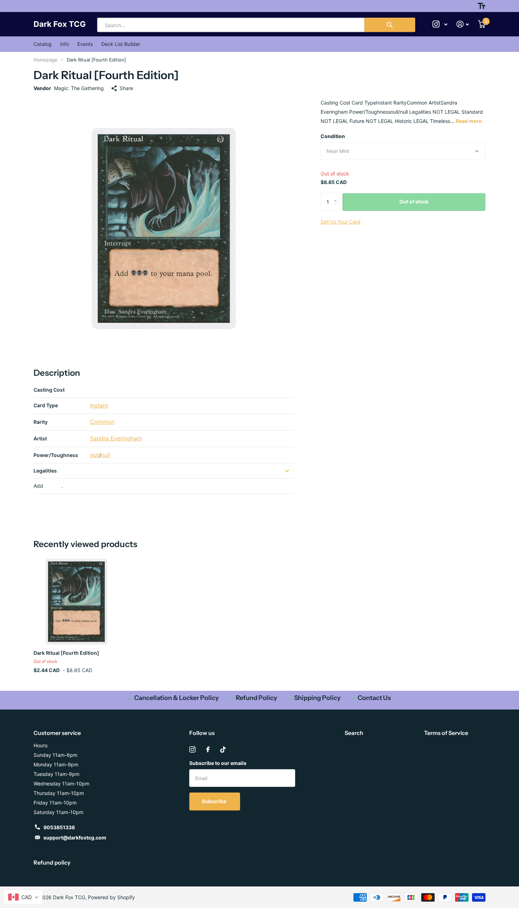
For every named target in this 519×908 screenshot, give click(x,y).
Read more (469, 121)
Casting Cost (49, 390)
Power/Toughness (56, 455)
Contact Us (374, 698)
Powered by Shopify (111, 897)
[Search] (389, 25)
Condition (333, 136)
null (94, 454)
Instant (99, 405)
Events (85, 44)
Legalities (45, 471)
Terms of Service (446, 732)
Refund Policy (256, 698)
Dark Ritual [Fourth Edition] (66, 653)
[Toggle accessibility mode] (481, 6)
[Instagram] (192, 749)
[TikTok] (223, 749)
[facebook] (208, 749)
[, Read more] (440, 24)
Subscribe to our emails (217, 763)
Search (354, 732)
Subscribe (214, 801)
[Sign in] (462, 24)
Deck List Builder (120, 44)
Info (64, 44)
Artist (40, 438)
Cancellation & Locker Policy (176, 698)
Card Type (46, 405)
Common (102, 421)
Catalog (43, 44)
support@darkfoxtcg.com (74, 838)
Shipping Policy (317, 698)
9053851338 (59, 827)
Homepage (46, 60)
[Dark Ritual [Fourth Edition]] (76, 602)
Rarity (41, 422)
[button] (337, 196)
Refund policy (52, 862)
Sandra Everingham (116, 438)
